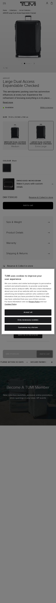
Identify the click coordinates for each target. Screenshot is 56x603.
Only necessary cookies (28, 320)
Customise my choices (28, 328)
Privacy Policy (34, 302)
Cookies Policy (11, 304)
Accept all (28, 312)
